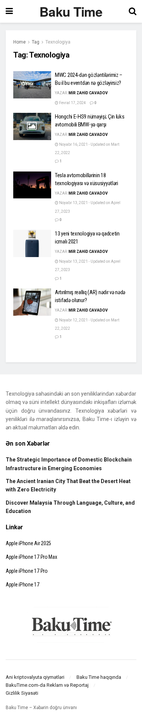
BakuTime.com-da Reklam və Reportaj (47, 685)
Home (19, 42)
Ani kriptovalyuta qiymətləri (35, 677)
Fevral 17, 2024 (72, 103)
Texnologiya (57, 42)
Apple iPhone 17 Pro (27, 571)
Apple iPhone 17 (22, 585)
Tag (35, 42)
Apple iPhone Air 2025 (28, 543)
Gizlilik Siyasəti (22, 693)
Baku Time (70, 11)
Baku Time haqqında (98, 677)
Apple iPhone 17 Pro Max (31, 557)
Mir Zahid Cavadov (88, 93)
